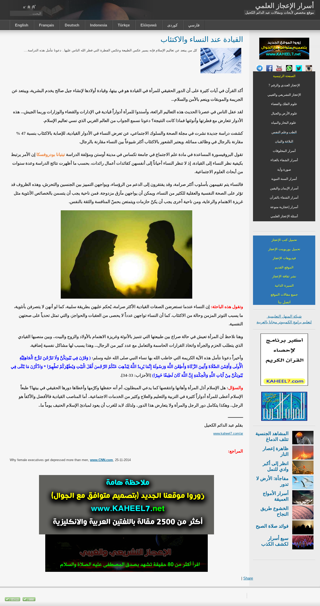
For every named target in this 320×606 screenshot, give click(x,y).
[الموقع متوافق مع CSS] (29, 600)
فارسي (194, 25)
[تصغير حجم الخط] (24, 7)
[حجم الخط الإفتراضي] (29, 7)
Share (248, 578)
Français (46, 25)
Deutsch (72, 25)
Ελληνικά (148, 25)
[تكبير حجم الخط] (34, 7)
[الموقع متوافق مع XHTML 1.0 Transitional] (12, 600)
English (21, 25)
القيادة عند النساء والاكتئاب (201, 39)
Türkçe (124, 25)
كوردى (172, 25)
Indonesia (98, 25)
